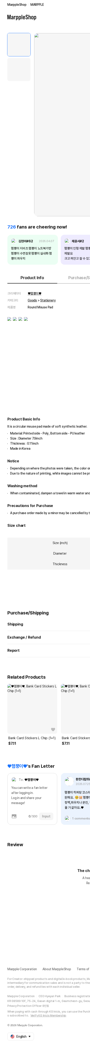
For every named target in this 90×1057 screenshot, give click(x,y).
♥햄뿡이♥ (34, 293)
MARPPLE (37, 4)
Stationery (48, 300)
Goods (32, 300)
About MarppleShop (56, 969)
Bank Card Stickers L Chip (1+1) (32, 738)
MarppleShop (17, 4)
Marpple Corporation (22, 969)
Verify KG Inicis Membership (48, 1015)
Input (46, 816)
